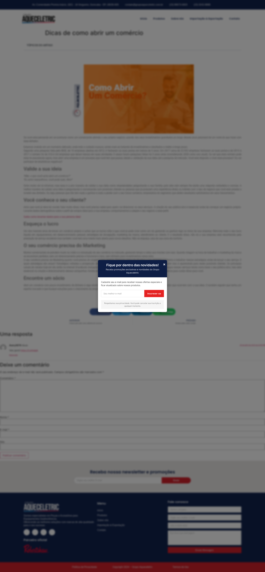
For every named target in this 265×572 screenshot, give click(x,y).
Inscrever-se (154, 293)
